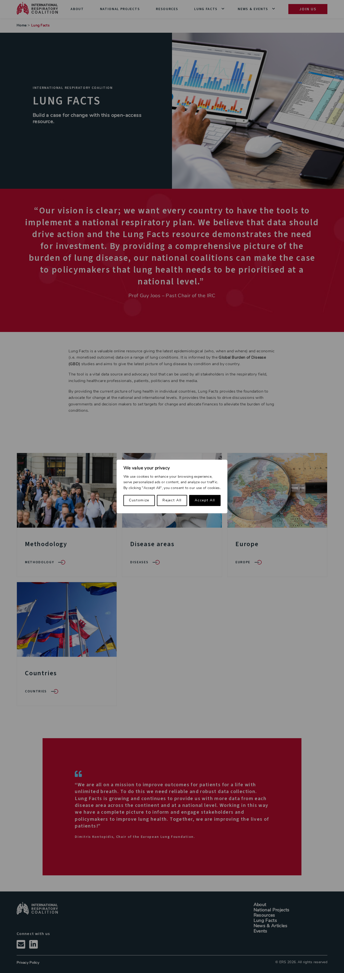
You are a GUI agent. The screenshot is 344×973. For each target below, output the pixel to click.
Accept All (205, 500)
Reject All (172, 500)
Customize (139, 500)
